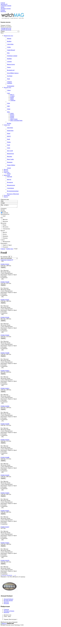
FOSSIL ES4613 (5, 388)
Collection (12, 100)
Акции (2, 7)
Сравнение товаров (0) (7, 260)
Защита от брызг (7, 245)
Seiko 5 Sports (13, 119)
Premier (12, 117)
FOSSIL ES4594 (5, 406)
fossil (4, 216)
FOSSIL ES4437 (5, 527)
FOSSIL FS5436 (5, 317)
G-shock (12, 96)
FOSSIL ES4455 (5, 493)
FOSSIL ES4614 (5, 370)
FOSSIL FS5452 (5, 264)
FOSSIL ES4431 (5, 542)
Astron (12, 113)
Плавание (5, 247)
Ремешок (5, 238)
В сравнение (4, 277)
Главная (3, 2)
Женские (5, 219)
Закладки (6, 602)
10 (9, 575)
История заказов (8, 600)
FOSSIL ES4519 (5, 439)
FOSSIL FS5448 (5, 282)
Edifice (12, 99)
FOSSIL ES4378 (5, 560)
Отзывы (3, 10)
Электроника (6, 228)
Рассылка (6, 603)
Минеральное (6, 241)
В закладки (4, 276)
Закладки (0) (4, 4)
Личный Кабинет (8, 599)
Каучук (5, 234)
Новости (6, 196)
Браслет (5, 232)
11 (11, 575)
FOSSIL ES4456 (5, 475)
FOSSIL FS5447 (5, 299)
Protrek (12, 97)
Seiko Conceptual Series (16, 120)
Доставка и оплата (6, 8)
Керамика (5, 236)
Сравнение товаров (6, 5)
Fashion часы (9, 248)
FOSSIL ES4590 (5, 423)
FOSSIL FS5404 (5, 335)
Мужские (5, 221)
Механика (5, 227)
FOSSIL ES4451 (5, 510)
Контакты (3, 11)
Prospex (12, 114)
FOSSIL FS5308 (5, 353)
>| (15, 575)
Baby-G (12, 94)
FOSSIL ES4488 (5, 457)
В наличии (5, 212)
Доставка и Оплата (9, 611)
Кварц (4, 225)
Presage (12, 116)
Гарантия (6, 609)
